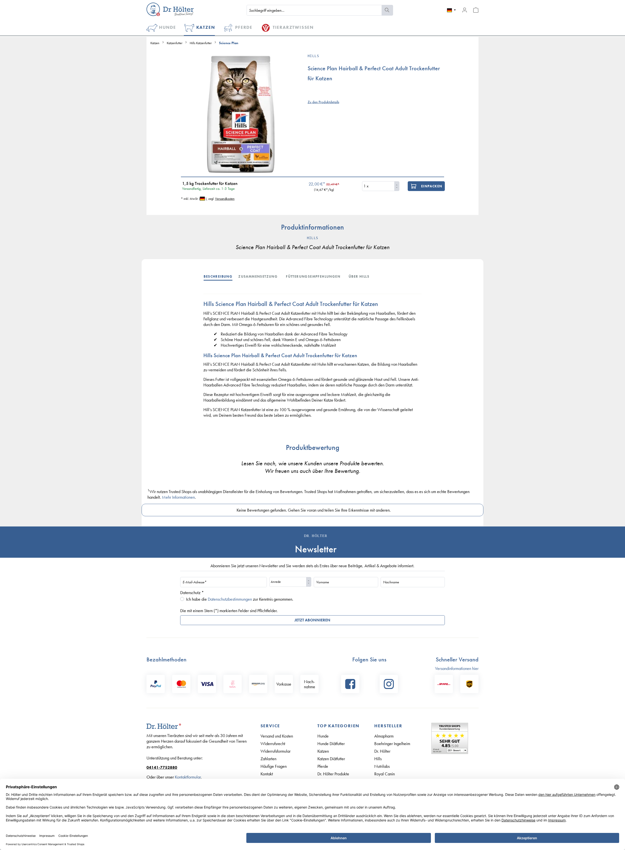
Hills (378, 758)
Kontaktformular (188, 777)
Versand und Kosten (276, 736)
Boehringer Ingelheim (392, 743)
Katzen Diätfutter (331, 758)
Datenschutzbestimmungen (230, 599)
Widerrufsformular (275, 751)
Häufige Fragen (273, 766)
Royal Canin (384, 774)
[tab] (221, 276)
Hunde (323, 736)
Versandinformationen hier (457, 668)
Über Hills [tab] (359, 276)
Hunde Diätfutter (331, 743)
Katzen (323, 751)
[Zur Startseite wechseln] (170, 9)
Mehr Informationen (178, 497)
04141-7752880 (161, 767)
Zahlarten (268, 758)
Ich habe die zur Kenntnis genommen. (239, 599)
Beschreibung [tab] (218, 276)
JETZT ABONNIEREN (312, 620)
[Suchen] (387, 10)
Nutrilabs (382, 766)
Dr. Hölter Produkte (333, 774)
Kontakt (266, 774)
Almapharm (384, 736)
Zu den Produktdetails (323, 102)
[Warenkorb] (475, 10)
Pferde (322, 766)
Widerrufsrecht (272, 743)
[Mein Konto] (464, 10)
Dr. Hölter (382, 751)
